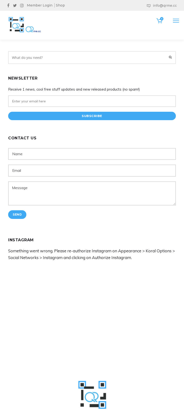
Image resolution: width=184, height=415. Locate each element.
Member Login (39, 5)
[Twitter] (16, 5)
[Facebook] (9, 5)
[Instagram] (23, 5)
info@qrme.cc (165, 5)
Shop (60, 5)
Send (17, 214)
